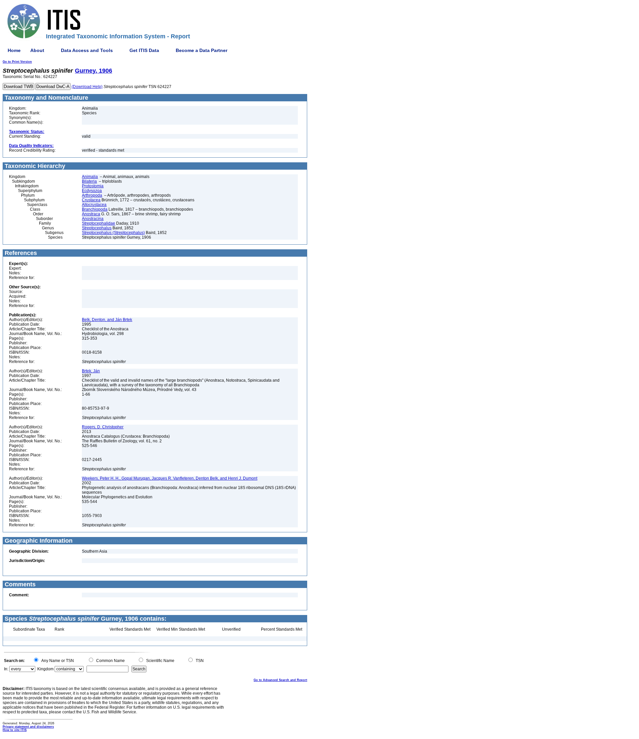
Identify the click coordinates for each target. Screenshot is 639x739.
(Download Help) (87, 86)
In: (6, 669)
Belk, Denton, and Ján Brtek (107, 319)
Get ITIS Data (144, 50)
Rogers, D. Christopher (102, 427)
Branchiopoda (94, 209)
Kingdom (45, 669)
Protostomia (93, 186)
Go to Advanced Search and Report (280, 680)
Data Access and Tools (87, 50)
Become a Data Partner (201, 50)
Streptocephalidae (98, 223)
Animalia (90, 176)
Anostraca (91, 214)
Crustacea (91, 200)
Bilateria (89, 181)
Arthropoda (92, 195)
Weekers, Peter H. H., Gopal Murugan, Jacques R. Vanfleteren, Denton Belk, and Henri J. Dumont (169, 478)
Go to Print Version (17, 61)
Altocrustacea (94, 204)
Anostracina (93, 218)
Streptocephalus (96, 228)
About (37, 50)
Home (14, 50)
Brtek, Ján (91, 371)
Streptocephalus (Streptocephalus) (113, 232)
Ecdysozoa (92, 190)
